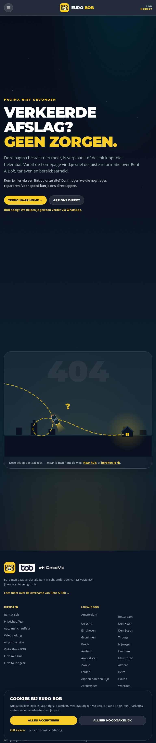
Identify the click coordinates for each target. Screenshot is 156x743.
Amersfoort (88, 658)
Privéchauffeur (14, 621)
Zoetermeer (89, 686)
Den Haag (124, 623)
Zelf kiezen (17, 730)
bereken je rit (110, 463)
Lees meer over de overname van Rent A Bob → (37, 593)
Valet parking (13, 635)
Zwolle (85, 665)
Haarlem (124, 651)
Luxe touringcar (14, 663)
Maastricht (125, 658)
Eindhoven (88, 630)
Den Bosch (125, 630)
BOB (146, 7)
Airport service (14, 642)
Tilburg (123, 637)
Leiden (85, 672)
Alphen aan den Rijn (95, 679)
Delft (121, 672)
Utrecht (86, 623)
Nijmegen (124, 644)
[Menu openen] (8, 7)
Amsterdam (89, 614)
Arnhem (86, 651)
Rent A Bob (11, 614)
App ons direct (66, 200)
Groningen (88, 637)
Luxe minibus (13, 656)
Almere (123, 665)
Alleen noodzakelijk (112, 720)
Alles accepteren (43, 720)
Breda (85, 644)
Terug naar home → (25, 200)
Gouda (122, 679)
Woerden (124, 686)
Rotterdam (125, 617)
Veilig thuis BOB (15, 649)
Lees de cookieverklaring (45, 730)
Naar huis (90, 463)
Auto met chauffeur (17, 628)
